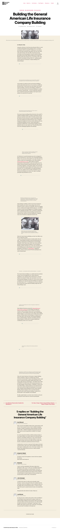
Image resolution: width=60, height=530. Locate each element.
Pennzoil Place (31, 248)
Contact (52, 3)
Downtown (21, 10)
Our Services (34, 3)
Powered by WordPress (23, 527)
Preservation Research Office (12, 527)
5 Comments (39, 26)
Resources (47, 3)
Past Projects (40, 3)
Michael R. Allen (23, 26)
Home (24, 3)
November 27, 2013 (31, 26)
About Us (28, 3)
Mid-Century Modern (29, 10)
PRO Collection (37, 10)
